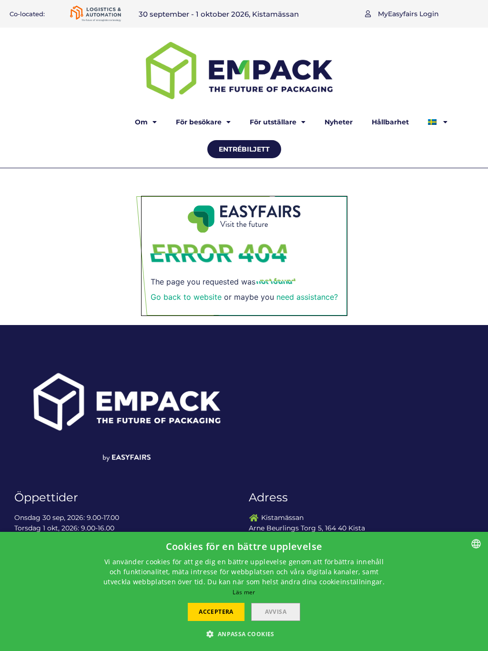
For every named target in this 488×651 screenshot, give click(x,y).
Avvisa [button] (275, 612)
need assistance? (307, 297)
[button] (402, 14)
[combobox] (476, 544)
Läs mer (244, 592)
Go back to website (186, 297)
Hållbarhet (390, 122)
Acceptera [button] (216, 612)
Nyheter (339, 122)
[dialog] (244, 591)
